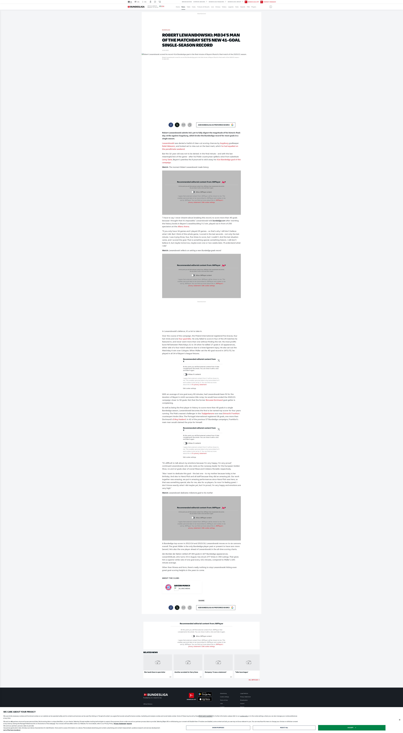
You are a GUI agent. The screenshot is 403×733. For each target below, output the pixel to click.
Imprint (242, 703)
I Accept (350, 727)
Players (253, 7)
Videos (224, 7)
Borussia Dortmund (214, 400)
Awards (242, 7)
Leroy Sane (167, 160)
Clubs (194, 7)
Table (188, 7)
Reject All (284, 727)
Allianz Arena (183, 227)
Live (212, 7)
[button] (270, 7)
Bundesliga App (253, 2)
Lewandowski (168, 143)
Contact (222, 707)
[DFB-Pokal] (150, 1)
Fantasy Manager (270, 2)
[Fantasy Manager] (261, 1)
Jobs (221, 703)
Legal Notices (244, 693)
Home (178, 7)
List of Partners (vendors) (11, 730)
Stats (237, 7)
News (183, 7)
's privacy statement (199, 384)
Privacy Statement (245, 697)
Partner (242, 707)
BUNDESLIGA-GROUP (234, 2)
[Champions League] (155, 1)
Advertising (223, 693)
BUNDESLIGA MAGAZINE (216, 2)
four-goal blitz (185, 339)
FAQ (248, 7)
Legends (231, 7)
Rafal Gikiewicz (168, 146)
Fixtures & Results (203, 7)
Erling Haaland (179, 420)
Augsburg (224, 143)
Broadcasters (187, 2)
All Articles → (254, 680)
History (217, 7)
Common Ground (199, 2)
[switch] (193, 192)
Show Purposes (218, 727)
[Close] (399, 719)
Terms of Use (224, 700)
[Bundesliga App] (246, 1)
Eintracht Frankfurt (231, 414)
